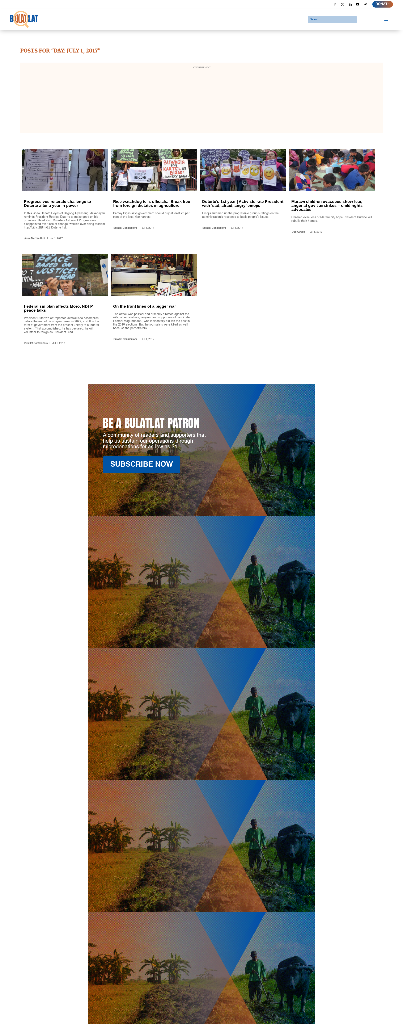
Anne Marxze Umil (34, 238)
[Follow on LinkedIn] (350, 4)
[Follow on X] (342, 4)
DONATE (383, 4)
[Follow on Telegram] (365, 4)
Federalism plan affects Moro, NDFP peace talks (65, 300)
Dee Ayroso (298, 232)
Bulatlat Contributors (125, 228)
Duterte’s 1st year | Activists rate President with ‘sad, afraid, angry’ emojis (243, 195)
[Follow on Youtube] (358, 4)
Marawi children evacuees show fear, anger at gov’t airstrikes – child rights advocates (332, 195)
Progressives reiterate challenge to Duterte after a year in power (65, 195)
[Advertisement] (201, 100)
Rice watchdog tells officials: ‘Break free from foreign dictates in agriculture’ (154, 195)
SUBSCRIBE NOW (141, 464)
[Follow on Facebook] (335, 4)
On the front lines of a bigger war (154, 300)
